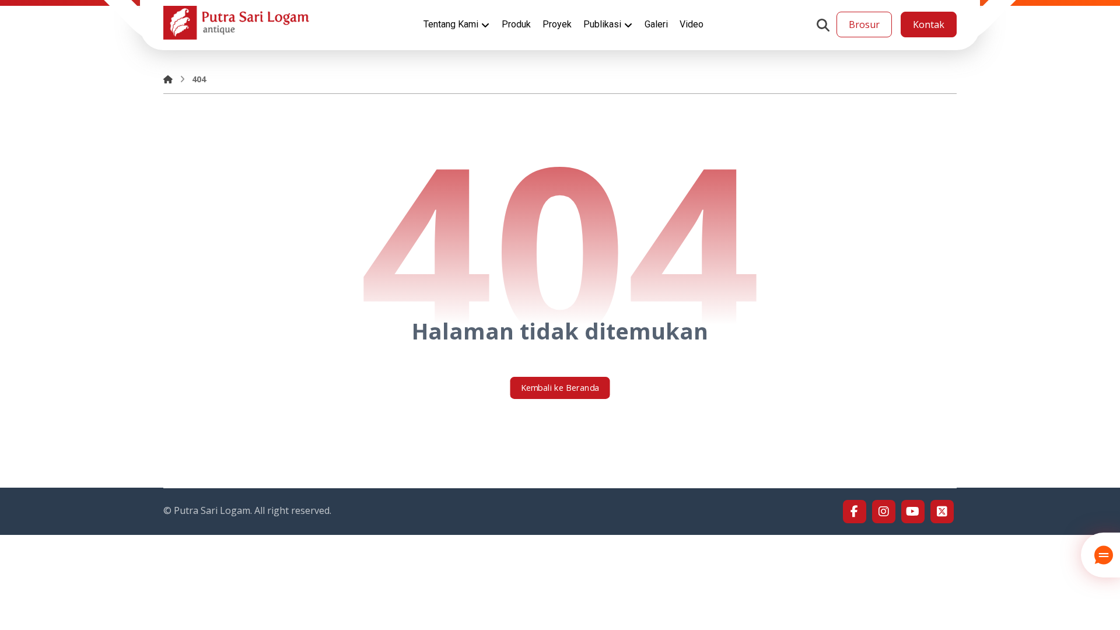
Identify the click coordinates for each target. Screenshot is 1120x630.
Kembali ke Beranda (560, 388)
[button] (823, 25)
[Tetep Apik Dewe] (236, 23)
